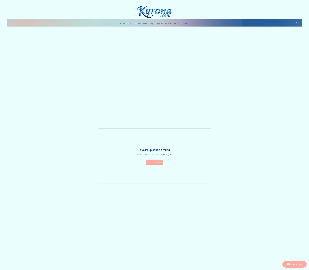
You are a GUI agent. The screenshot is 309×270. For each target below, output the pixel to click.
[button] (297, 23)
